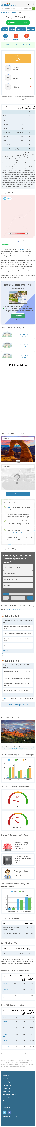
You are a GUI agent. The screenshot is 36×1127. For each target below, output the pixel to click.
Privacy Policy (7, 1088)
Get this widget (5, 244)
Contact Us (6, 1091)
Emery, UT (6, 1046)
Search (3, 12)
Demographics (21, 29)
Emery (14, 12)
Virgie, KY (6, 1017)
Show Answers (18, 598)
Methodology (7, 1082)
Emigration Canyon (13, 567)
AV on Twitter (4, 1112)
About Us (5, 1079)
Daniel (9, 585)
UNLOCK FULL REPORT (19, 22)
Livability (26, 4)
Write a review (6, 653)
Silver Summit (12, 579)
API (4, 1104)
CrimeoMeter (21, 249)
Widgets (5, 1101)
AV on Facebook (9, 1112)
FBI (17, 98)
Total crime (6, 112)
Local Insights (7, 1098)
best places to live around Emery (15, 609)
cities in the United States (16, 533)
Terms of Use (7, 1085)
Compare (18, 494)
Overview (5, 29)
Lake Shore (11, 573)
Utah (8, 12)
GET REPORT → (18, 316)
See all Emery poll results (18, 705)
